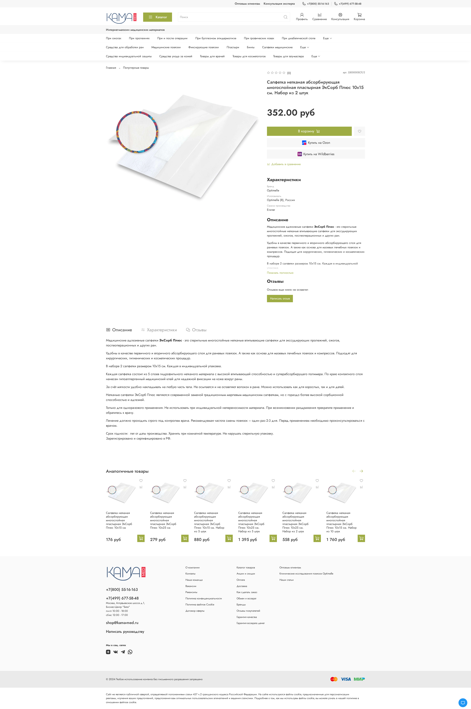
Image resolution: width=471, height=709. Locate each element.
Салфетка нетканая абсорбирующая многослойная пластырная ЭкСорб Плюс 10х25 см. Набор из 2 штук (295, 522)
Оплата (241, 580)
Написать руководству (125, 631)
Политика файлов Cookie (199, 604)
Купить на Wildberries (318, 154)
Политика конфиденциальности (203, 598)
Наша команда (194, 580)
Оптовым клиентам (247, 3)
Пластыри (233, 47)
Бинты (250, 47)
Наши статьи (286, 580)
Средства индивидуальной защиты (129, 56)
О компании (192, 567)
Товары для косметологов (249, 56)
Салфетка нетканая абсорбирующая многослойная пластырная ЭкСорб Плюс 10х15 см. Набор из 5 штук (209, 522)
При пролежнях (139, 38)
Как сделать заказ (247, 592)
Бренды (241, 604)
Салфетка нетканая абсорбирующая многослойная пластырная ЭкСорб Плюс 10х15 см (119, 520)
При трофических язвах (259, 38)
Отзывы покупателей (248, 611)
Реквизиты (191, 592)
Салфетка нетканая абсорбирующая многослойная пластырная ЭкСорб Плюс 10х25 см (163, 520)
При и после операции (172, 38)
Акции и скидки (246, 573)
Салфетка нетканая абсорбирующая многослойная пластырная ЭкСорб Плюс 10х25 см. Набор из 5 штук (251, 522)
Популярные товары (136, 68)
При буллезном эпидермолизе (215, 38)
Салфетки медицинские (277, 47)
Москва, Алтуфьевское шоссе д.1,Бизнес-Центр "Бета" (125, 605)
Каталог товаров (246, 567)
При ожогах (113, 38)
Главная (111, 68)
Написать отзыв (280, 298)
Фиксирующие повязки (203, 47)
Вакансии (190, 586)
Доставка (242, 586)
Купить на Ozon (319, 142)
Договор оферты (194, 611)
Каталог (161, 17)
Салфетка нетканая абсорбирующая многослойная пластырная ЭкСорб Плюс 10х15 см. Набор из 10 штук (341, 522)
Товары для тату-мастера (288, 56)
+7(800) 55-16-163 (318, 4)
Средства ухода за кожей (175, 56)
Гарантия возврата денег (251, 623)
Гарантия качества (247, 617)
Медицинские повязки (166, 47)
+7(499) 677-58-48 (350, 4)
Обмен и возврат (246, 598)
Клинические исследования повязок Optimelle (306, 573)
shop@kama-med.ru (122, 622)
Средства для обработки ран (125, 47)
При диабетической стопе (298, 38)
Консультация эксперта (279, 3)
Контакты (190, 573)
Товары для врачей (212, 56)
